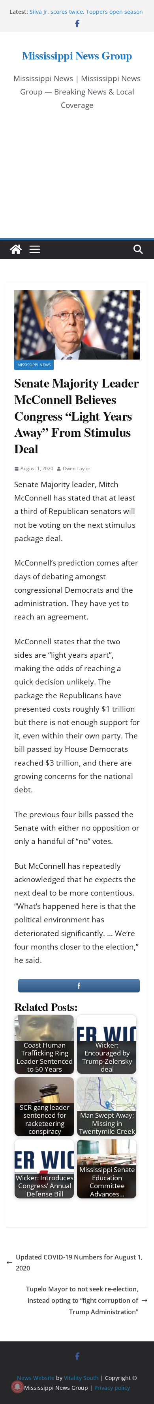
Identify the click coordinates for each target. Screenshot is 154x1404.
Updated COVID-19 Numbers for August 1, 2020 (79, 1263)
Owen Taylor (76, 468)
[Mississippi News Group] (15, 249)
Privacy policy (112, 1387)
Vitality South (81, 1378)
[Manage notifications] (17, 1386)
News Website (35, 1378)
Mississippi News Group (77, 55)
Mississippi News (34, 364)
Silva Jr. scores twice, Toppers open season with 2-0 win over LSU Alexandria (86, 15)
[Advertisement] (77, 182)
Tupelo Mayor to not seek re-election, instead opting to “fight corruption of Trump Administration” (82, 1300)
